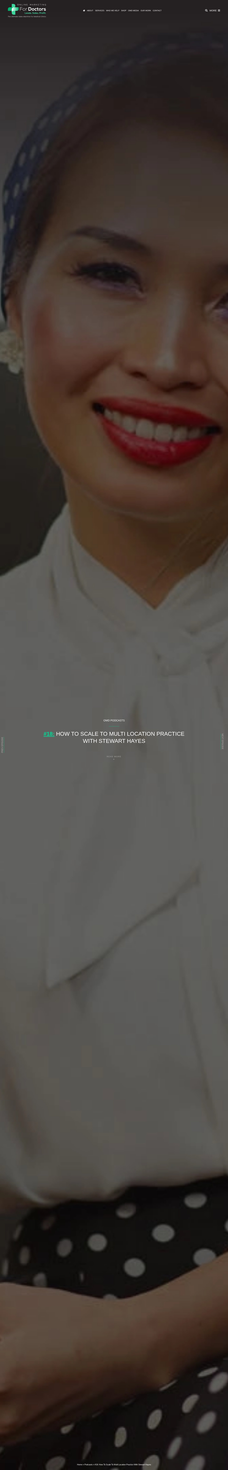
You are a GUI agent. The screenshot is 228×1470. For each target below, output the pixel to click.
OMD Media (133, 10)
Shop (123, 10)
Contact (157, 10)
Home (79, 1464)
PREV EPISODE (2, 745)
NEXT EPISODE (222, 742)
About (90, 10)
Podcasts (88, 1464)
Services (99, 10)
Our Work (146, 10)
